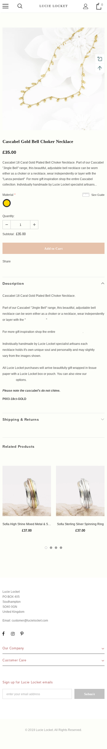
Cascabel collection (69, 332)
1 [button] (46, 547)
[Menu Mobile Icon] (5, 6)
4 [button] (61, 547)
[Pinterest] (21, 633)
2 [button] (51, 547)
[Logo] (53, 6)
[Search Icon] (19, 6)
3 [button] (56, 547)
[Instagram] (12, 633)
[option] (53, 79)
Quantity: (8, 216)
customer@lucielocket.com (30, 620)
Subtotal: (8, 234)
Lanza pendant (36, 320)
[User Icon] (85, 6)
